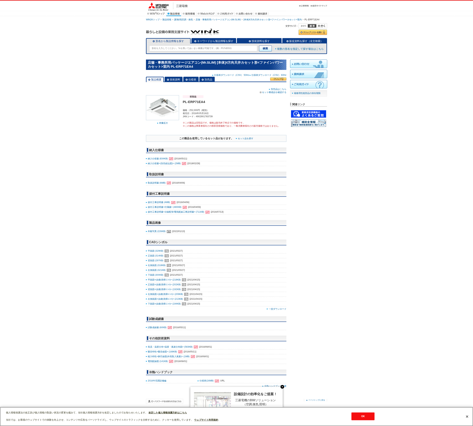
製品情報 (166, 19)
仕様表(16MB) (207, 380)
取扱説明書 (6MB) (157, 183)
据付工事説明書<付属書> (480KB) (165, 207)
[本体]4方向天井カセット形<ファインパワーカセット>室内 (273, 19)
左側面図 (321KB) (157, 270)
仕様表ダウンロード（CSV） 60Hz (268, 75)
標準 (312, 26)
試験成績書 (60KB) (157, 327)
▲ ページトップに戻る (315, 400)
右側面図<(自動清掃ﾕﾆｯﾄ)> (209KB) (165, 294)
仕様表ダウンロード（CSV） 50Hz (231, 75)
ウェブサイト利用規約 (206, 419)
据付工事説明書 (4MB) (159, 202)
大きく (319, 25)
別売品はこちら (278, 89)
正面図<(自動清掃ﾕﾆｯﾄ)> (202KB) (164, 284)
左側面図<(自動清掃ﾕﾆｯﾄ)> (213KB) (165, 299)
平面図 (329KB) (156, 251)
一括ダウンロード (277, 309)
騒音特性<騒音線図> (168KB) (163, 351)
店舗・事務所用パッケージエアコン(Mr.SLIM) (218, 19)
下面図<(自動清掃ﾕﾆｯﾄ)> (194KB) (164, 303)
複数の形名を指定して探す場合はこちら (300, 48)
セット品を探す (245, 138)
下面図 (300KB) (156, 275)
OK (363, 416)
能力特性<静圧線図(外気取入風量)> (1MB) (169, 356)
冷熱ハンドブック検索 (275, 386)
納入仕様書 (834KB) (158, 158)
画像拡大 (163, 123)
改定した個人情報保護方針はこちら (168, 412)
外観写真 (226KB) (157, 231)
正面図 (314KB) (156, 255)
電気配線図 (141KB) (158, 361)
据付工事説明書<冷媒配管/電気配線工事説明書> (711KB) (176, 212)
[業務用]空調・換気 (183, 19)
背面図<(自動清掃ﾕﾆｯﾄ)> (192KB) (164, 289)
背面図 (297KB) (156, 260)
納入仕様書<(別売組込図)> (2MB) (164, 163)
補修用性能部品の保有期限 (307, 93)
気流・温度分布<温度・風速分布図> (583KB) (170, 347)
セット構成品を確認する (274, 92)
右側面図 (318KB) (157, 265)
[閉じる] (467, 417)
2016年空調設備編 (157, 380)
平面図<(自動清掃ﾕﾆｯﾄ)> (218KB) (164, 279)
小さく (305, 25)
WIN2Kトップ (153, 19)
